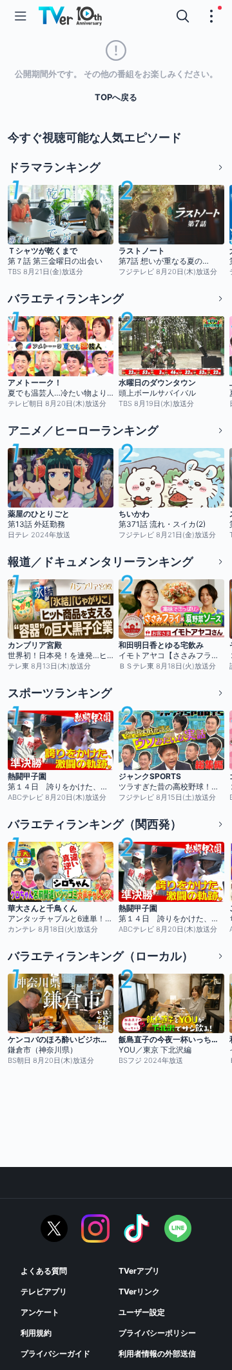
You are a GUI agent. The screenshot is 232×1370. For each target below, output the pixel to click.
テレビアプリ (44, 1291)
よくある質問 (44, 1271)
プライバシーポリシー (157, 1333)
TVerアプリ (139, 1271)
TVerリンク (139, 1291)
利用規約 (36, 1333)
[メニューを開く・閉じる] (211, 16)
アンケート (40, 1312)
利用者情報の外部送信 (157, 1353)
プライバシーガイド (55, 1353)
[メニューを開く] (20, 16)
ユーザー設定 (142, 1312)
